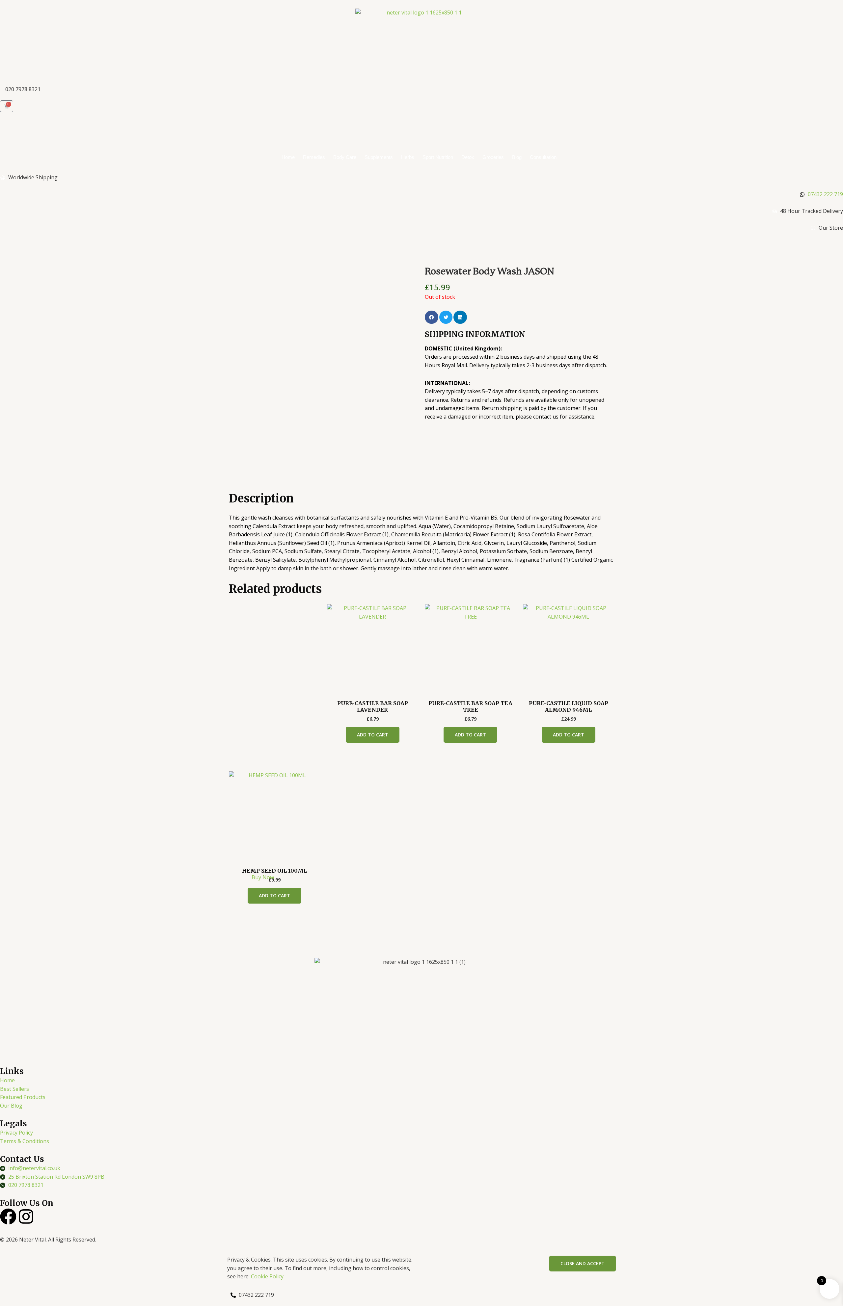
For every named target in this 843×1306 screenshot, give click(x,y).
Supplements (379, 157)
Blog (517, 157)
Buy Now (263, 877)
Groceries (493, 157)
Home (288, 157)
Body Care (344, 157)
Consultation (543, 157)
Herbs (407, 157)
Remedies (314, 157)
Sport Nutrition (437, 157)
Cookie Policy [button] (267, 1276)
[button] (431, 317)
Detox (467, 157)
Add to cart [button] (372, 734)
